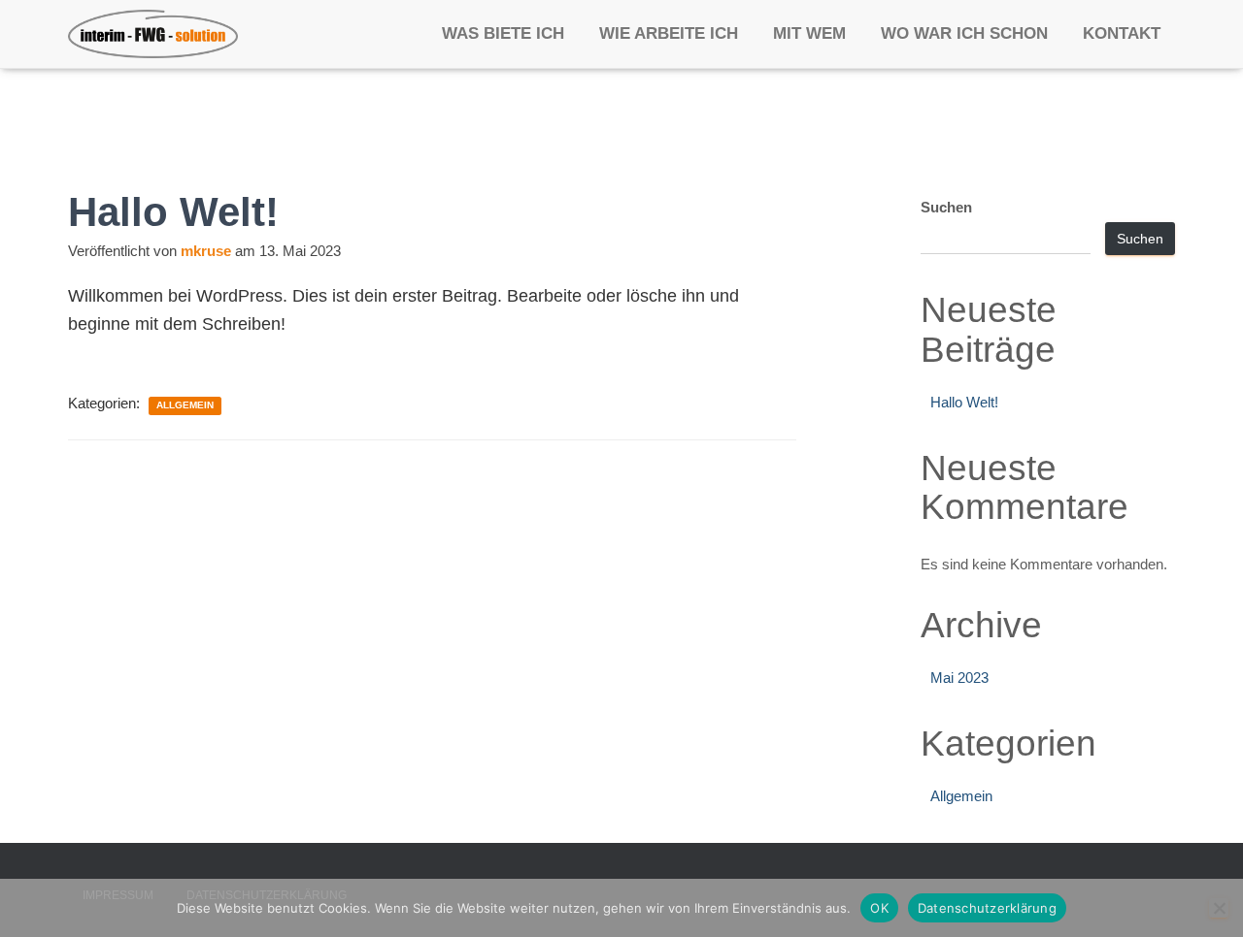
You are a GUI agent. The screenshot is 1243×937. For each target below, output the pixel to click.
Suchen (946, 207)
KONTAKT (1121, 33)
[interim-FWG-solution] (152, 34)
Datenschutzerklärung (987, 908)
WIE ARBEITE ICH (668, 33)
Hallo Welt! (964, 402)
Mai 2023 (959, 677)
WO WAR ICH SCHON (964, 33)
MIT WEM (809, 33)
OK (879, 908)
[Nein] (1218, 908)
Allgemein (185, 405)
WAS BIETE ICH (503, 33)
